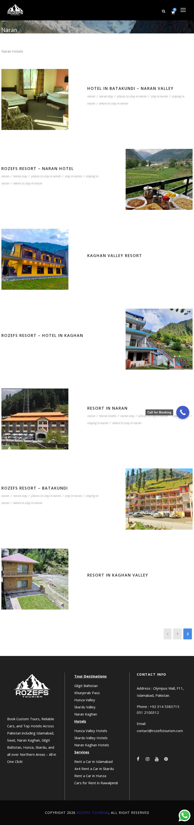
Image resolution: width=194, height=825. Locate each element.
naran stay (106, 96)
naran (91, 96)
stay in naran (159, 96)
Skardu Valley (85, 707)
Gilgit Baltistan (86, 685)
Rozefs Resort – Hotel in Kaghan (42, 335)
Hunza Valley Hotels (90, 730)
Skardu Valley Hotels (91, 737)
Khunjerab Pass (87, 692)
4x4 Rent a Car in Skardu (94, 768)
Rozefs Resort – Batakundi (34, 488)
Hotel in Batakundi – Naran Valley (130, 88)
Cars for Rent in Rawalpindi (96, 782)
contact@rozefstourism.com (160, 730)
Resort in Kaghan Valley (117, 575)
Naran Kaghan (85, 714)
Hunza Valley (84, 699)
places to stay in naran (132, 96)
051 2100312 (148, 712)
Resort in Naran (107, 408)
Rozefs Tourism (93, 812)
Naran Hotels (107, 416)
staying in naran (97, 423)
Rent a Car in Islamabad (93, 761)
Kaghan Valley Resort (114, 255)
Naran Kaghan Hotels (91, 744)
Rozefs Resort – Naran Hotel (37, 168)
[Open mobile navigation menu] (183, 10)
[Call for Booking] (182, 412)
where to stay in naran (113, 103)
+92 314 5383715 (164, 706)
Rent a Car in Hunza (90, 775)
